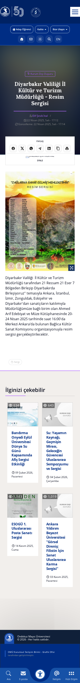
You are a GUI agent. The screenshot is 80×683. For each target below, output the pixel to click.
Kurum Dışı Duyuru (41, 74)
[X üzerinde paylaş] (22, 148)
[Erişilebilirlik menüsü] (40, 674)
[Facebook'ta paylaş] (13, 148)
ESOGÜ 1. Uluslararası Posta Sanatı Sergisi (22, 531)
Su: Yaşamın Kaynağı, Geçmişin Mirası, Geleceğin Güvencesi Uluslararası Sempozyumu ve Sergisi (57, 451)
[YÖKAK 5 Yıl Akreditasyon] (42, 11)
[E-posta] (31, 39)
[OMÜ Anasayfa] (21, 39)
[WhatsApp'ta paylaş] (31, 148)
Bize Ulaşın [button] (59, 29)
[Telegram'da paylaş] (40, 148)
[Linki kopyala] (58, 148)
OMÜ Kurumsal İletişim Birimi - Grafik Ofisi (31, 651)
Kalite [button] (40, 29)
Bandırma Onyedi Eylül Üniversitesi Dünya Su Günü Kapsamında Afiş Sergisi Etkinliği (22, 448)
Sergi (17, 361)
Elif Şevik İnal (40, 116)
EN (58, 39)
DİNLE (40, 160)
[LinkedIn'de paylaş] (49, 148)
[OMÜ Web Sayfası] (11, 11)
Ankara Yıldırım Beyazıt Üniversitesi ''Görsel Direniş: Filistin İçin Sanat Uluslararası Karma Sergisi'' (56, 546)
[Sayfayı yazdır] (67, 148)
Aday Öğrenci (23, 29)
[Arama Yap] (49, 39)
